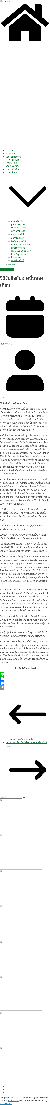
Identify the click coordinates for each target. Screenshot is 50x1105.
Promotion (11, 162)
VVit (2, 397)
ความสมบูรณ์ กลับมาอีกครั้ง (19, 739)
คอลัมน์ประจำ (12, 172)
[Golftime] (25, 41)
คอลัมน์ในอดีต (7, 269)
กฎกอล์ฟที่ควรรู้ (19, 230)
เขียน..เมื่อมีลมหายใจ (21, 250)
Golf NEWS (11, 150)
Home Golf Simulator (22, 244)
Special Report (13, 156)
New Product (12, 159)
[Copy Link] (25, 687)
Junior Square (18, 224)
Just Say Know (18, 254)
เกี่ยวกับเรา (11, 263)
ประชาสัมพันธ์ (13, 169)
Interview (10, 153)
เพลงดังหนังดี (17, 260)
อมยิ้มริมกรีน (17, 221)
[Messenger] (25, 683)
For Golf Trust (18, 227)
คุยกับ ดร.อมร (17, 237)
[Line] (25, 674)
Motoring (16, 257)
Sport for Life (18, 247)
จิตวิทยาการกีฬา (19, 241)
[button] (28, 218)
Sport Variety (12, 165)
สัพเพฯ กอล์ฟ (17, 234)
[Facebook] (25, 679)
